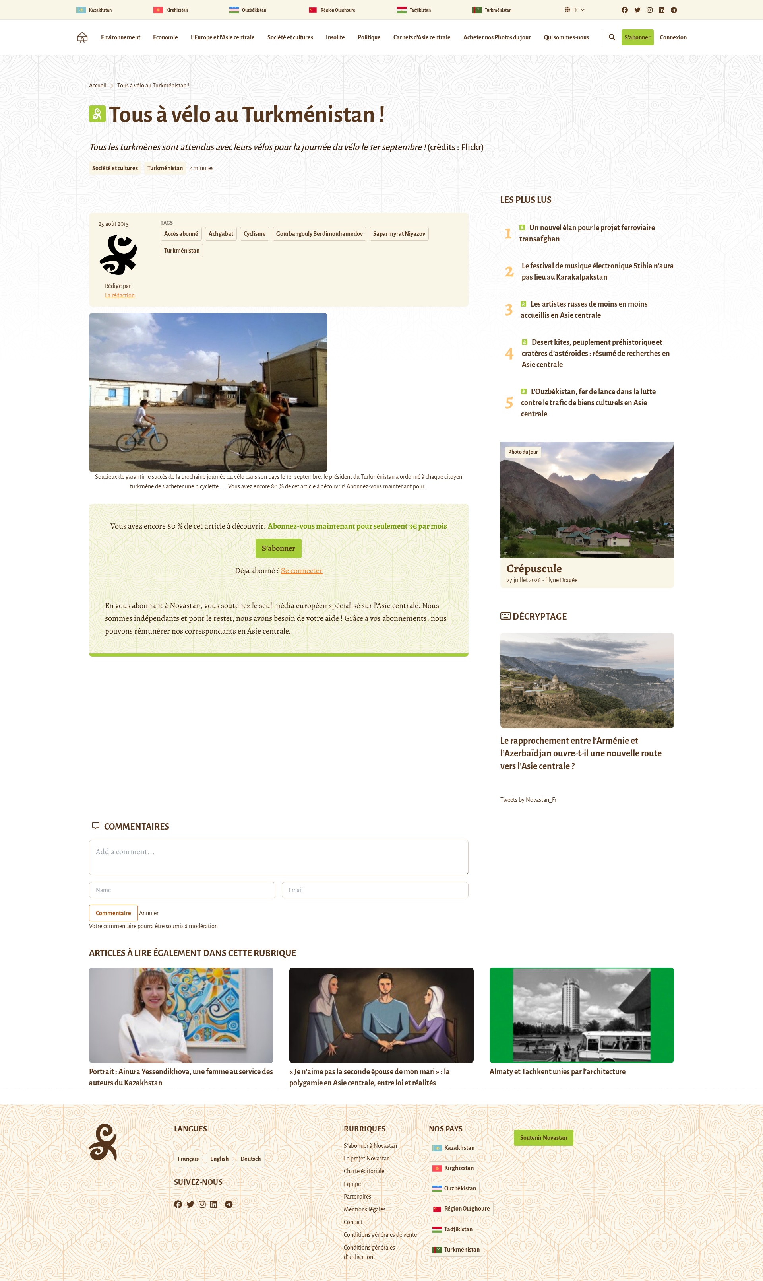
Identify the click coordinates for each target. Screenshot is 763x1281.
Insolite (335, 37)
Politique (369, 37)
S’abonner (638, 37)
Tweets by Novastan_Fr (528, 800)
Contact (353, 1222)
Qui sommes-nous (566, 37)
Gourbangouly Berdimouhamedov (319, 234)
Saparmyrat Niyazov (399, 234)
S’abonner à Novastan (370, 1146)
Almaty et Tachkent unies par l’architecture (558, 1072)
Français (188, 1159)
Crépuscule (535, 568)
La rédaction (120, 295)
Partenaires (357, 1197)
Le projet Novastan (367, 1158)
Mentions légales (364, 1209)
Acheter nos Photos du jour (497, 37)
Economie (165, 37)
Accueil (98, 85)
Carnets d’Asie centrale (422, 37)
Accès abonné (181, 234)
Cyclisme (255, 234)
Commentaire (113, 913)
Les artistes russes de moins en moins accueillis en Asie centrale (584, 309)
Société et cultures (290, 37)
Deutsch (250, 1159)
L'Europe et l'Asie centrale (223, 37)
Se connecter (302, 570)
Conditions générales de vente (380, 1235)
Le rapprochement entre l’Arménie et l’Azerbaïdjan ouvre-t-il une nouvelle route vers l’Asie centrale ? (581, 753)
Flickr (470, 147)
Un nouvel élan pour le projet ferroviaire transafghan (587, 233)
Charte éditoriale (364, 1171)
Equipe (352, 1184)
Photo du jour (523, 452)
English (219, 1159)
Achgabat (221, 234)
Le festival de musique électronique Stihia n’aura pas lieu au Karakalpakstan (598, 271)
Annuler (149, 913)
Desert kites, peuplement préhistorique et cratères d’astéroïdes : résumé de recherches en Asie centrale (596, 353)
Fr (575, 10)
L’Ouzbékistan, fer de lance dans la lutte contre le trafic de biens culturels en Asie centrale (588, 403)
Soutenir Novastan (543, 1138)
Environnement (120, 37)
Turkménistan (165, 168)
